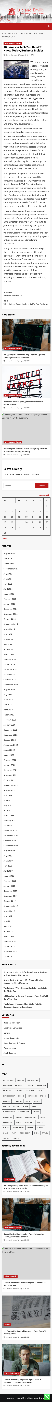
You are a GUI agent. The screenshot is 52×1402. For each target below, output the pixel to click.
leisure (19, 1117)
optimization (18, 1128)
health (16, 1106)
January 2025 (9, 604)
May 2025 (8, 584)
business (18, 1085)
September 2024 (11, 624)
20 (26, 522)
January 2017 (9, 956)
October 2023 (10, 679)
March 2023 (9, 715)
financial (18, 1101)
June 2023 (8, 699)
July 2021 (8, 795)
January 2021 (9, 825)
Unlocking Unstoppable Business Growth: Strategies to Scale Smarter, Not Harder (26, 973)
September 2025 (11, 569)
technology (25, 1133)
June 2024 (8, 639)
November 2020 (11, 835)
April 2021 (8, 810)
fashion (43, 1096)
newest (40, 1122)
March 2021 (9, 815)
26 (19, 527)
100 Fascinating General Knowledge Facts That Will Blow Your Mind (26, 997)
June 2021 (8, 800)
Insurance (7, 1117)
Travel (45, 1133)
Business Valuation (12, 1023)
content (18, 1091)
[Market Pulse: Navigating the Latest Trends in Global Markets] (26, 382)
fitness (37, 1101)
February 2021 (10, 820)
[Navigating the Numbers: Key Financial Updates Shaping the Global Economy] (26, 335)
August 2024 (9, 629)
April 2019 (8, 931)
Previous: (13, 294)
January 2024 (9, 664)
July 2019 (8, 916)
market (43, 1117)
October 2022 (10, 740)
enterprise (32, 1096)
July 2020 (8, 856)
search (30, 1128)
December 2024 (10, 609)
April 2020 (8, 871)
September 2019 (11, 906)
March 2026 (9, 564)
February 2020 (10, 881)
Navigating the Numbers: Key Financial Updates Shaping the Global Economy (24, 356)
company (30, 1085)
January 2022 (9, 765)
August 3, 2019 (25, 55)
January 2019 (9, 946)
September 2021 (11, 785)
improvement (9, 1112)
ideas (34, 1106)
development (9, 1096)
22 (40, 522)
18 (12, 522)
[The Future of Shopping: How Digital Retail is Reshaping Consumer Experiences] (26, 1360)
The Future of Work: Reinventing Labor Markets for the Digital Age (26, 989)
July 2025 (8, 574)
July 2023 (8, 694)
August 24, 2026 (25, 455)
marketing (7, 1122)
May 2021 (8, 805)
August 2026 (9, 553)
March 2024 (9, 654)
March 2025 (9, 594)
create (41, 1091)
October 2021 (10, 780)
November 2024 (11, 614)
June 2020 (8, 861)
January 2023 (9, 725)
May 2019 (8, 926)
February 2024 (10, 659)
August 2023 (9, 689)
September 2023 (11, 684)
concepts (7, 1091)
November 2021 (11, 775)
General (7, 1033)
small (5, 1133)
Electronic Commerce (13, 1028)
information (23, 1112)
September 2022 (11, 745)
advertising (8, 1080)
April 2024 (8, 649)
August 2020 (9, 851)
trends (6, 1138)
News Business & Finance (13, 44)
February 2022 (10, 760)
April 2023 (8, 710)
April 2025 (8, 589)
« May (4, 538)
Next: (26, 302)
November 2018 (11, 951)
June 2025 (8, 579)
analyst (20, 1080)
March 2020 (9, 876)
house (25, 1106)
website (16, 1138)
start (14, 1133)
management (30, 1117)
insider (36, 1112)
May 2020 (8, 866)
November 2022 (11, 735)
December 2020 (10, 830)
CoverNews (28, 1398)
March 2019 (9, 936)
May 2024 (8, 644)
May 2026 (8, 559)
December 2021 (10, 770)
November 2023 (11, 674)
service (40, 1128)
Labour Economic (11, 1038)
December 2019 (10, 891)
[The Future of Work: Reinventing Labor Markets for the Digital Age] (26, 1263)
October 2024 (10, 619)
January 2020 (9, 886)
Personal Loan (10, 1048)
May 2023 (8, 705)
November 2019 (11, 896)
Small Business (10, 1053)
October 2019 (10, 901)
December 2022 (10, 730)
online (6, 1128)
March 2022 (9, 755)
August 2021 (9, 790)
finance (6, 1101)
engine (21, 1096)
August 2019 (9, 911)
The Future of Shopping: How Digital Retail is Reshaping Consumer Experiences (23, 1005)
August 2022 (9, 750)
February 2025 (10, 599)
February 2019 (10, 941)
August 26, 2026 (25, 361)
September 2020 (11, 845)
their (36, 1133)
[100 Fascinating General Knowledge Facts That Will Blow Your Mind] (26, 1312)
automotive (33, 1080)
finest (28, 1101)
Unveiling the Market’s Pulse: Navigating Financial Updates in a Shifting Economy (25, 450)
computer (41, 1085)
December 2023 (10, 669)
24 (5, 527)
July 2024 (8, 634)
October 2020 (10, 840)
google (6, 1106)
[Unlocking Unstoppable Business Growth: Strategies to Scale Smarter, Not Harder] (26, 1166)
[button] (4, 26)
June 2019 (8, 921)
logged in (18, 474)
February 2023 (10, 720)
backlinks (7, 1085)
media (18, 1122)
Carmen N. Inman (11, 55)
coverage (30, 1091)
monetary (29, 1122)
